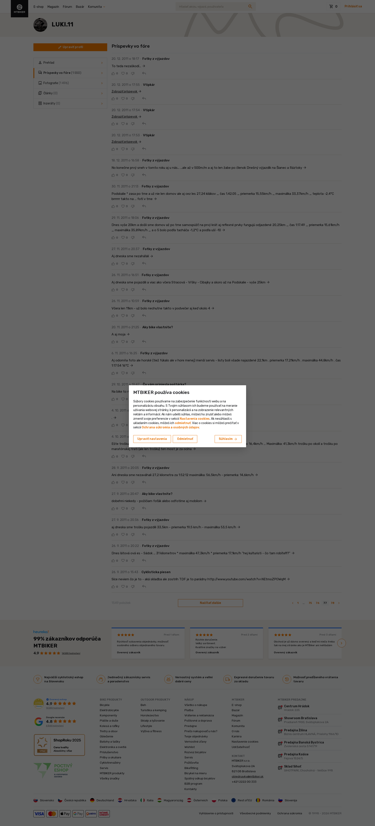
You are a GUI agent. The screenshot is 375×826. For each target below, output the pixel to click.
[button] (183, 423)
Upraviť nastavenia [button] (152, 439)
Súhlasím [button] (228, 439)
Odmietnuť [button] (185, 439)
